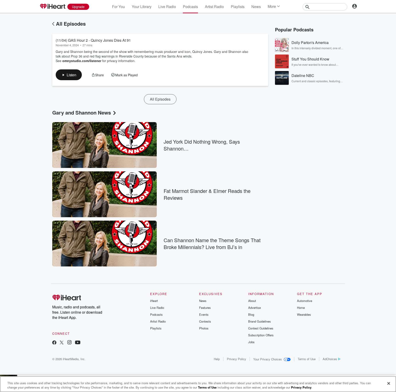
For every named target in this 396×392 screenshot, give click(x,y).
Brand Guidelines (259, 321)
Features (205, 307)
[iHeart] (52, 6)
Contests (205, 321)
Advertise (254, 307)
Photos (204, 328)
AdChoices (330, 359)
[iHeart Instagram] (69, 342)
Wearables (304, 314)
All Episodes (71, 23)
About (252, 301)
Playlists (238, 6)
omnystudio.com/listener (81, 60)
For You (118, 6)
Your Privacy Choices (267, 359)
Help (217, 359)
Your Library (141, 6)
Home (301, 307)
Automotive (304, 301)
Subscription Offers (261, 335)
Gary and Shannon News (81, 112)
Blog (251, 314)
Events (204, 314)
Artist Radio (214, 6)
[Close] (389, 383)
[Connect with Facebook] (54, 342)
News (256, 6)
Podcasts (190, 6)
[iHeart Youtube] (77, 342)
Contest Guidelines (260, 328)
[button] (69, 74)
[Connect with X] (61, 342)
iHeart (154, 301)
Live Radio (167, 6)
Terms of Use (307, 359)
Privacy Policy (236, 359)
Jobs (251, 342)
